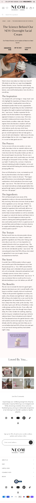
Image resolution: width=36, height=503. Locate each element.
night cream (9, 157)
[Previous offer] (2, 2)
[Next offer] (32, 2)
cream (12, 246)
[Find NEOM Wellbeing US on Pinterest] (24, 418)
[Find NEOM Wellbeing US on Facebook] (12, 418)
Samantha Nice (7, 48)
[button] (7, 372)
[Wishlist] (7, 8)
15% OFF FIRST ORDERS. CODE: (18, 2)
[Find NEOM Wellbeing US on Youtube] (18, 418)
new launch (27, 81)
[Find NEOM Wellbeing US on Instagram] (6, 418)
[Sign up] (31, 442)
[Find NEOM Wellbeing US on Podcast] (18, 423)
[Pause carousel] (34, 2)
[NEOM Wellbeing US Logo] (18, 8)
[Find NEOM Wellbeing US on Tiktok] (30, 418)
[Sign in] (27, 8)
